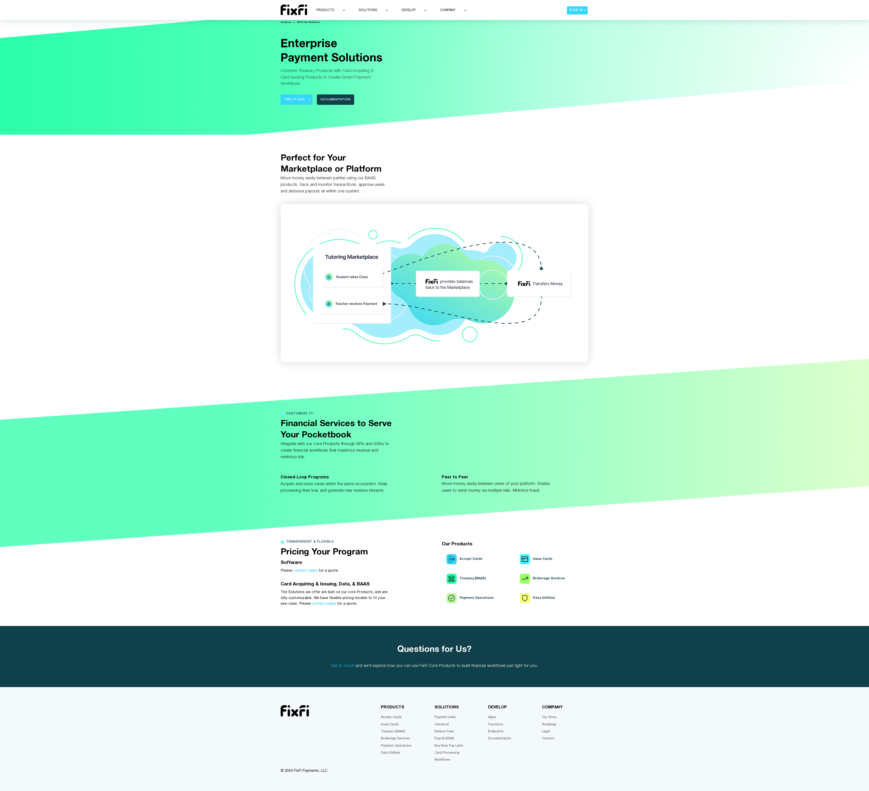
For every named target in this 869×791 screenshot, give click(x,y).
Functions (495, 724)
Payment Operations (396, 745)
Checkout (441, 724)
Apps (492, 717)
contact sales (306, 570)
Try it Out (294, 99)
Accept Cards (391, 717)
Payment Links (445, 717)
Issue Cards (390, 724)
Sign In (576, 10)
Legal (546, 731)
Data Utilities (390, 752)
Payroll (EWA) (444, 738)
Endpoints (496, 731)
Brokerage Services (395, 738)
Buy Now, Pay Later (448, 745)
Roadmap (549, 724)
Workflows (442, 759)
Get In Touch (342, 666)
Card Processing (446, 752)
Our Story (549, 717)
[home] (294, 10)
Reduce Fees (444, 731)
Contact (548, 738)
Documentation (335, 99)
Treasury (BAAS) (393, 731)
